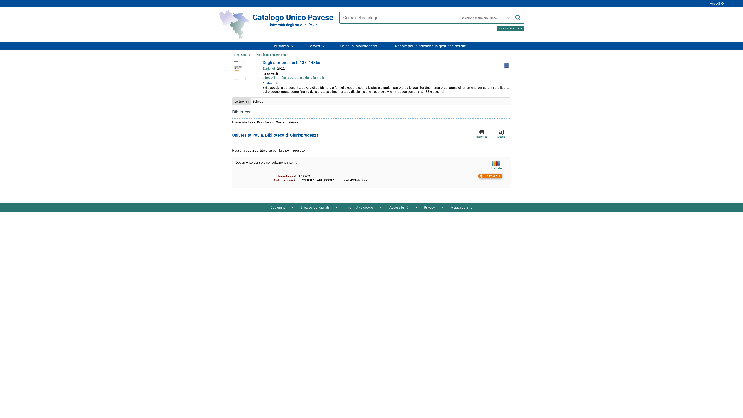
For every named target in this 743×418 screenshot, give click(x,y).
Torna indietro (241, 55)
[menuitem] (282, 46)
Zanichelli (270, 68)
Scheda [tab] (258, 101)
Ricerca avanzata (510, 28)
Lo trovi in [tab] (241, 101)
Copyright (277, 207)
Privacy (429, 207)
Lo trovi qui (492, 176)
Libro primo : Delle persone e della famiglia (294, 78)
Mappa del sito (462, 207)
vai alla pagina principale (272, 55)
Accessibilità (398, 207)
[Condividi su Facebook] (506, 65)
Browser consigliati (315, 207)
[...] (442, 91)
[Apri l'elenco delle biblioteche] (508, 18)
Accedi (715, 3)
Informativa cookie (359, 207)
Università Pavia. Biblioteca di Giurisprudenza (275, 135)
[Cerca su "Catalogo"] (398, 18)
